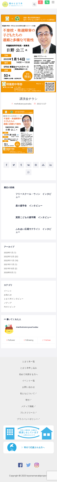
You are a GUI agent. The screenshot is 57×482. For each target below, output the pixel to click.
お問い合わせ (28, 387)
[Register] (47, 2)
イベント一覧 (28, 380)
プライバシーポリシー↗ (28, 419)
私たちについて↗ (28, 393)
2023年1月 (8, 253)
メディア (8, 303)
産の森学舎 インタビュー (29, 205)
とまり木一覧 (28, 361)
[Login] (40, 2)
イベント (8, 291)
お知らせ (8, 295)
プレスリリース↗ (28, 412)
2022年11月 (9, 260)
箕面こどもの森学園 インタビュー (33, 217)
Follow (47, 340)
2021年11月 (9, 264)
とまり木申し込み (28, 368)
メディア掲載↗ (28, 406)
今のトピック (10, 307)
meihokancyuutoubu (27, 327)
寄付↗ (28, 400)
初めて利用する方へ (28, 374)
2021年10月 (9, 268)
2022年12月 (9, 256)
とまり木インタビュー (13, 299)
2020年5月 (8, 272)
